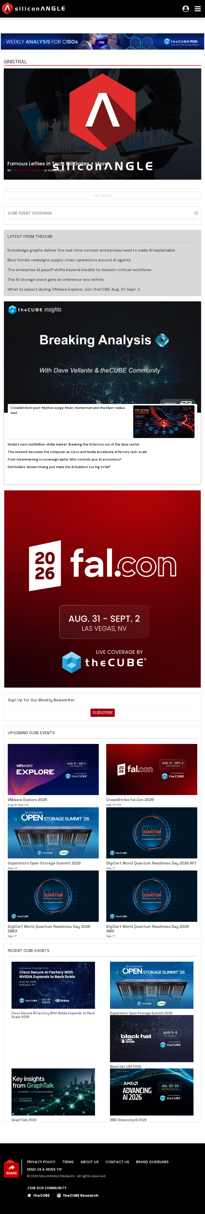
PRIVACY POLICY (41, 1161)
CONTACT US (117, 1161)
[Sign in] (186, 9)
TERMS (68, 1161)
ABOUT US (89, 1161)
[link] (102, 125)
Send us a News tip (44, 1169)
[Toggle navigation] (198, 9)
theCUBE (41, 1195)
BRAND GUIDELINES (152, 1161)
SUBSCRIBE (102, 712)
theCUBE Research (80, 1195)
